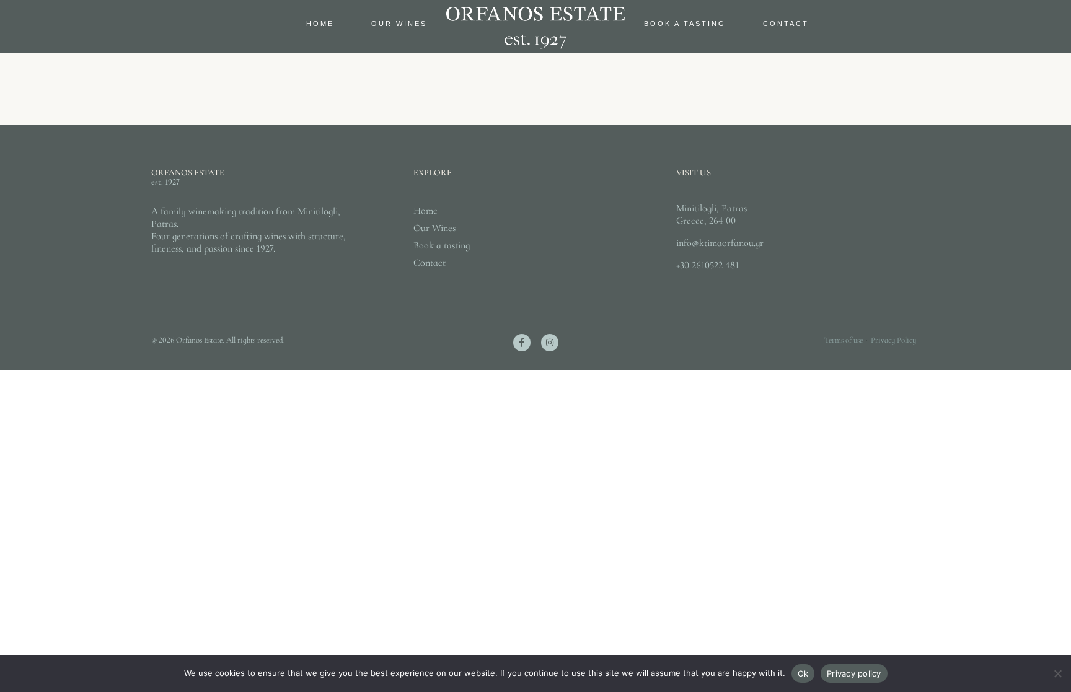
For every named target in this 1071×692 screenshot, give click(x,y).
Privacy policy (854, 673)
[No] (1057, 679)
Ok (803, 673)
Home (320, 23)
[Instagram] (549, 342)
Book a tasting (685, 23)
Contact (786, 23)
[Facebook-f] (522, 342)
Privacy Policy (893, 340)
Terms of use (843, 340)
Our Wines (399, 23)
